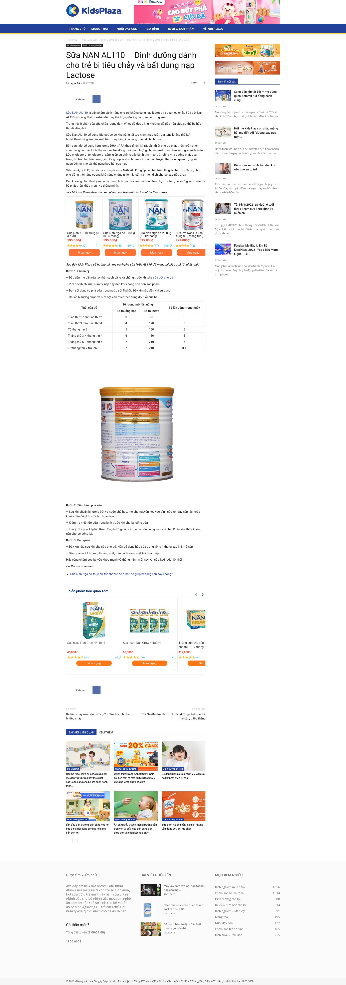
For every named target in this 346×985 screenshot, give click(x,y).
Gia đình (152, 29)
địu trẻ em (88, 894)
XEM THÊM (106, 732)
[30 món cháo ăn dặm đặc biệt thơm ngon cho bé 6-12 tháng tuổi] (151, 929)
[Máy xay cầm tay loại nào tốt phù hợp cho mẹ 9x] (151, 890)
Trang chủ (71, 39)
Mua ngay (84, 252)
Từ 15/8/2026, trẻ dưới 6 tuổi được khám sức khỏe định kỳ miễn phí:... (254, 209)
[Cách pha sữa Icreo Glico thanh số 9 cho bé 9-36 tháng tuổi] (148, 910)
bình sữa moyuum (108, 898)
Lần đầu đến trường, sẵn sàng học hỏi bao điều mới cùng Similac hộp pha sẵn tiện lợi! (87, 828)
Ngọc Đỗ (75, 83)
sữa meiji (83, 890)
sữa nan (120, 911)
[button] (275, 29)
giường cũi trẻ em (97, 907)
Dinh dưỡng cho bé (112, 39)
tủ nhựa (117, 886)
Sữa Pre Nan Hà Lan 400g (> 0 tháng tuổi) (189, 234)
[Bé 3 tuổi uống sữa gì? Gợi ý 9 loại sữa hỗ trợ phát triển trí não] (183, 756)
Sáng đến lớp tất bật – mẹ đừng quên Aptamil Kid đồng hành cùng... (255, 96)
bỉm (71, 890)
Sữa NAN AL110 (77, 112)
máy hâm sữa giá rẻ (113, 894)
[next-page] (74, 840)
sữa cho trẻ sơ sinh (107, 890)
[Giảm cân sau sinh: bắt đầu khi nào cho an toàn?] (223, 168)
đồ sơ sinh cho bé (104, 902)
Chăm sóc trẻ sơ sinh (126, 768)
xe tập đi (85, 911)
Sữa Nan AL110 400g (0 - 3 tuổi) (83, 234)
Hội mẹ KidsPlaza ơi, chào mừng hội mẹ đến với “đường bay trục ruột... (256, 133)
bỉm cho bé (103, 911)
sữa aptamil (99, 886)
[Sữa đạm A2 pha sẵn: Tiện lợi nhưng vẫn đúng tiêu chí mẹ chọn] (183, 806)
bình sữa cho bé (80, 898)
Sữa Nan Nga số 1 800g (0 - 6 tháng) (119, 234)
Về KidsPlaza (213, 29)
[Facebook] (97, 99)
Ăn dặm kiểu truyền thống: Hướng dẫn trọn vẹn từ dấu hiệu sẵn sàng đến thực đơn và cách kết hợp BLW (135, 828)
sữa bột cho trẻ (163, 277)
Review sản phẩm (181, 29)
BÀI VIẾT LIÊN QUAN (81, 732)
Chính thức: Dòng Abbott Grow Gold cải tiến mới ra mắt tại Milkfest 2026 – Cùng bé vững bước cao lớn (135, 777)
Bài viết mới (73, 768)
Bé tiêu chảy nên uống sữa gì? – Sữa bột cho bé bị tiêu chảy (98, 716)
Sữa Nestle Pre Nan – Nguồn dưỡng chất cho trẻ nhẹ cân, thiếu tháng (173, 716)
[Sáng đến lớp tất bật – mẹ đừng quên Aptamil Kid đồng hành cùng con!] (223, 95)
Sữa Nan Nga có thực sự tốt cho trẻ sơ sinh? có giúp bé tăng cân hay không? (121, 574)
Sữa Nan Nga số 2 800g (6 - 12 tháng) (155, 234)
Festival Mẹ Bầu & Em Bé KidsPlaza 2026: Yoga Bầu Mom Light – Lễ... (256, 250)
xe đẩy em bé (78, 886)
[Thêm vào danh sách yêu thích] (97, 245)
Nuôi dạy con (127, 29)
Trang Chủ (77, 29)
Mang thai (99, 29)
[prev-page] (68, 840)
